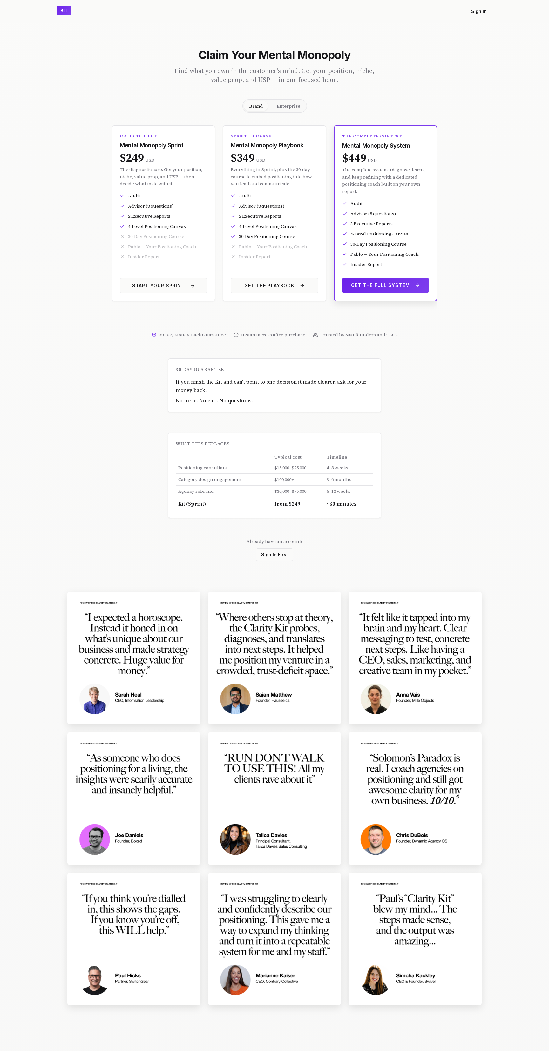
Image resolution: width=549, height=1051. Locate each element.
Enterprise (288, 106)
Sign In (479, 11)
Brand (256, 106)
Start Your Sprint (158, 285)
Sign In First (274, 554)
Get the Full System (380, 285)
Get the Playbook (269, 285)
